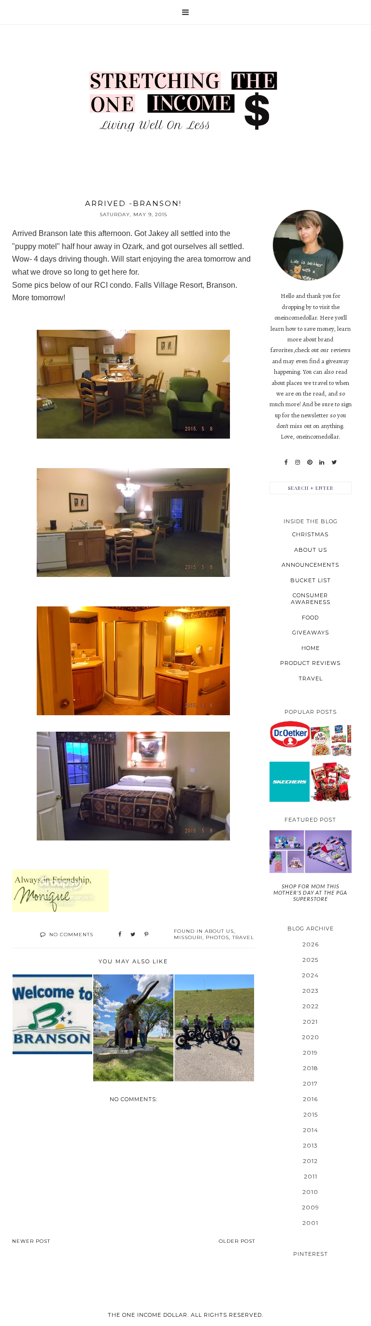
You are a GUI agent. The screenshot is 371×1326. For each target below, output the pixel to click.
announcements (310, 564)
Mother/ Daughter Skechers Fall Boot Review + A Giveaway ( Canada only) (289, 781)
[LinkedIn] (321, 462)
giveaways (310, 632)
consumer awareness (310, 598)
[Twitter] (334, 462)
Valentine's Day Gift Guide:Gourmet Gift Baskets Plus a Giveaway (331, 781)
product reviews (310, 663)
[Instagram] (297, 462)
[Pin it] (146, 934)
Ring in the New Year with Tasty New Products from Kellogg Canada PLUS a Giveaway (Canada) (331, 739)
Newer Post (31, 1241)
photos (217, 937)
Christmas (310, 534)
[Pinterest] (309, 462)
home (310, 648)
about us (219, 931)
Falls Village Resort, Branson (185, 285)
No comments (71, 934)
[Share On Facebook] (119, 934)
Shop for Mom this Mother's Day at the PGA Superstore (310, 892)
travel (243, 937)
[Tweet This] (132, 934)
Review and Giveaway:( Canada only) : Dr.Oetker (289, 734)
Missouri (188, 937)
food (310, 617)
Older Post (237, 1241)
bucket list (310, 580)
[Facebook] (286, 462)
